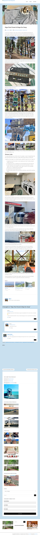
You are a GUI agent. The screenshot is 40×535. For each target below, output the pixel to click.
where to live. (11, 380)
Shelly (11, 30)
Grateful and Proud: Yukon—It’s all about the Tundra (19, 288)
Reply (35, 329)
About (27, 1)
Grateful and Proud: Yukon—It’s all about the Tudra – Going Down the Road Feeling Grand (20, 342)
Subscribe (34, 1)
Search (31, 1)
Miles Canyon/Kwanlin (28, 287)
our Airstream (12, 382)
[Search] (35, 495)
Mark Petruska (9, 334)
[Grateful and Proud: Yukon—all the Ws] (9, 284)
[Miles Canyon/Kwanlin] (30, 284)
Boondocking (16, 30)
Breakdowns (20, 30)
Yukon (26, 30)
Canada (23, 30)
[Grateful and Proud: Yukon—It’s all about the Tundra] (20, 284)
